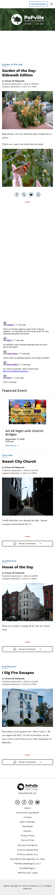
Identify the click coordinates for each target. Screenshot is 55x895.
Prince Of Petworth (15, 81)
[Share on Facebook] (16, 194)
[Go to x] (17, 802)
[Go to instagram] (31, 802)
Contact (28, 817)
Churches (7, 455)
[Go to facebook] (24, 802)
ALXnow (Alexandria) (27, 850)
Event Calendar (27, 822)
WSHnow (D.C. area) (27, 873)
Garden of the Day (12, 64)
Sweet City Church (19, 461)
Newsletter (27, 826)
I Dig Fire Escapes (18, 672)
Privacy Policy (27, 835)
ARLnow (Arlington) (27, 845)
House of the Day (17, 567)
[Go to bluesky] (37, 802)
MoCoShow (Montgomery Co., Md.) (27, 859)
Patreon (27, 831)
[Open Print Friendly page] (38, 194)
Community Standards (27, 812)
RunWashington (27, 868)
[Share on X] (24, 194)
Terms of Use (27, 840)
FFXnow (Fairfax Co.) (27, 854)
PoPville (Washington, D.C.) (27, 863)
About (27, 808)
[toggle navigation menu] (51, 4)
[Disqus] (27, 287)
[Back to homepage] (8, 4)
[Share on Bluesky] (31, 194)
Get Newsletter (38, 4)
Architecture (9, 561)
